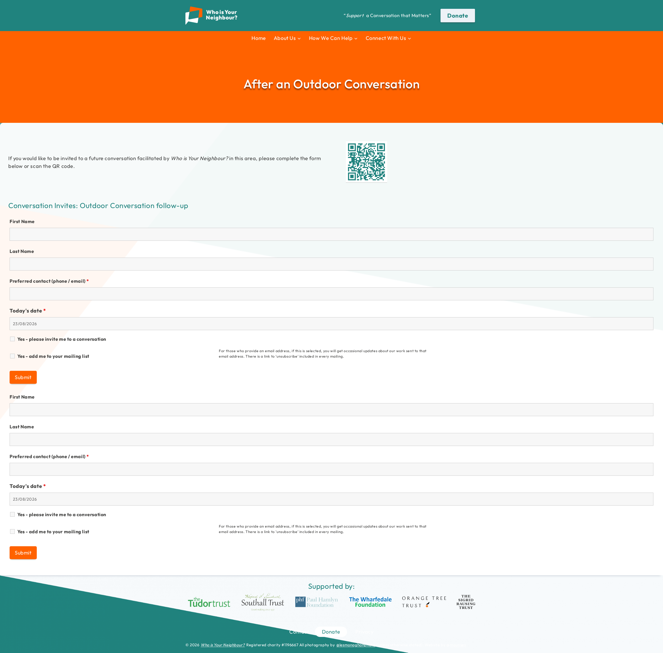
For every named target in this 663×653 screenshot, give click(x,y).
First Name (22, 221)
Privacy (364, 631)
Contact (299, 631)
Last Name (22, 251)
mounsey (458, 644)
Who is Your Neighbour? (223, 644)
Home (258, 38)
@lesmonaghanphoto (355, 644)
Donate (457, 15)
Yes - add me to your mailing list (53, 356)
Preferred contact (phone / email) (49, 281)
